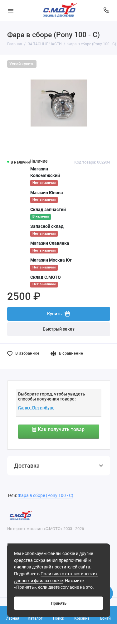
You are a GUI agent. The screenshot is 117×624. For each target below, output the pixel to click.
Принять (58, 603)
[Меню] (10, 10)
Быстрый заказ (59, 329)
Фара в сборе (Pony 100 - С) (45, 495)
